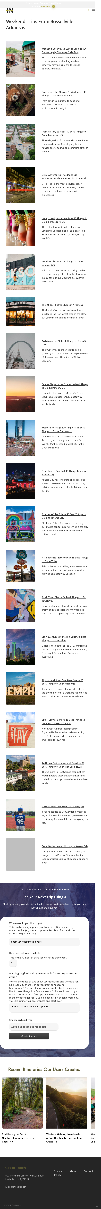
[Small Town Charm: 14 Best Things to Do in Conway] (20, 605)
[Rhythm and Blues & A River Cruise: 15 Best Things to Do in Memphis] (20, 688)
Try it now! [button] (45, 6)
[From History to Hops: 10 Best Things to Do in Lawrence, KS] (20, 142)
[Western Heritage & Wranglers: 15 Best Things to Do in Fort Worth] (20, 438)
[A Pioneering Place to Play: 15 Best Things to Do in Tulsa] (20, 566)
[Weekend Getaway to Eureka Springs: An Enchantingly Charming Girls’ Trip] (20, 59)
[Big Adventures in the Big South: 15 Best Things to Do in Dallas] (20, 647)
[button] (93, 10)
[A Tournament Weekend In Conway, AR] (20, 815)
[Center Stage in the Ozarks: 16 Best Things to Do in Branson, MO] (20, 394)
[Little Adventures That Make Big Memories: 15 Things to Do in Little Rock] (20, 185)
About (73, 1171)
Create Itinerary (29, 1036)
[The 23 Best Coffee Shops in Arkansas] (20, 311)
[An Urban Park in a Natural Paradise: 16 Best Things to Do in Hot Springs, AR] (20, 773)
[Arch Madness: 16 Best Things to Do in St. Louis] (20, 351)
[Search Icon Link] (89, 10)
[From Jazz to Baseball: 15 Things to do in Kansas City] (20, 481)
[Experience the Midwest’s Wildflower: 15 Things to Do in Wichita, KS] (20, 100)
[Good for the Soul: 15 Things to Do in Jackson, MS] (20, 272)
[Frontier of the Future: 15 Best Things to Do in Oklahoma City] (20, 524)
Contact (88, 1171)
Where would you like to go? (25, 923)
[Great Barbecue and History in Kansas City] (20, 854)
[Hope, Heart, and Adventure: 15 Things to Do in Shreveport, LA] (20, 228)
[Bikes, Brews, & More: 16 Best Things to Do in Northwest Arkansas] (20, 730)
